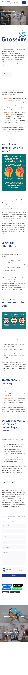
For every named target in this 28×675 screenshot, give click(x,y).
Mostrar (8, 74)
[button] (24, 3)
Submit (14, 575)
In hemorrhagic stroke (7, 283)
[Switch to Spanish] (17, 2)
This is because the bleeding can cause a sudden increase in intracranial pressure (13, 203)
